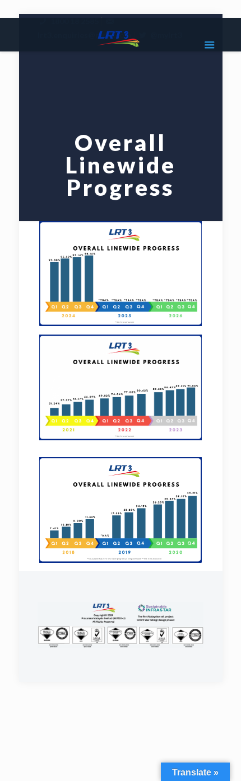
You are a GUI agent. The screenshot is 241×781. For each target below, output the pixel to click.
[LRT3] (121, 37)
